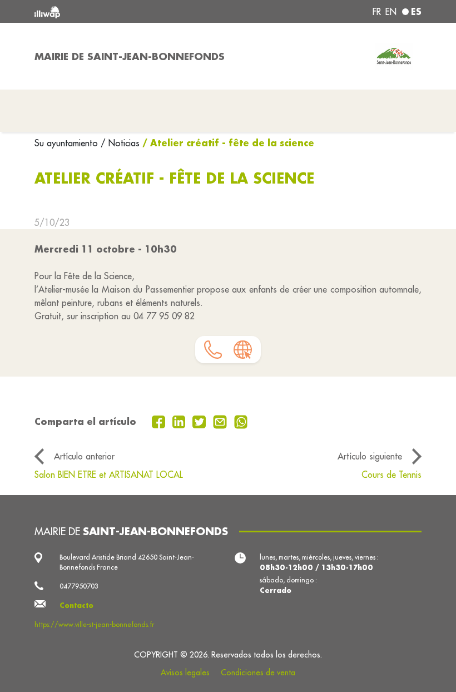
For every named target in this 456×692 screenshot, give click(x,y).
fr (377, 11)
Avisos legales (185, 673)
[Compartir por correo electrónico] (221, 421)
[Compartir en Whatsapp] (241, 421)
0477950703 (79, 586)
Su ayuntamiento (67, 143)
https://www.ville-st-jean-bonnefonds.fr (94, 624)
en (390, 11)
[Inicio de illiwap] (111, 11)
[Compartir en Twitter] (200, 421)
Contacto (76, 605)
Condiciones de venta (258, 673)
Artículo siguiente (370, 456)
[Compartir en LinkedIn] (180, 421)
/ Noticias (120, 143)
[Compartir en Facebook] (160, 421)
